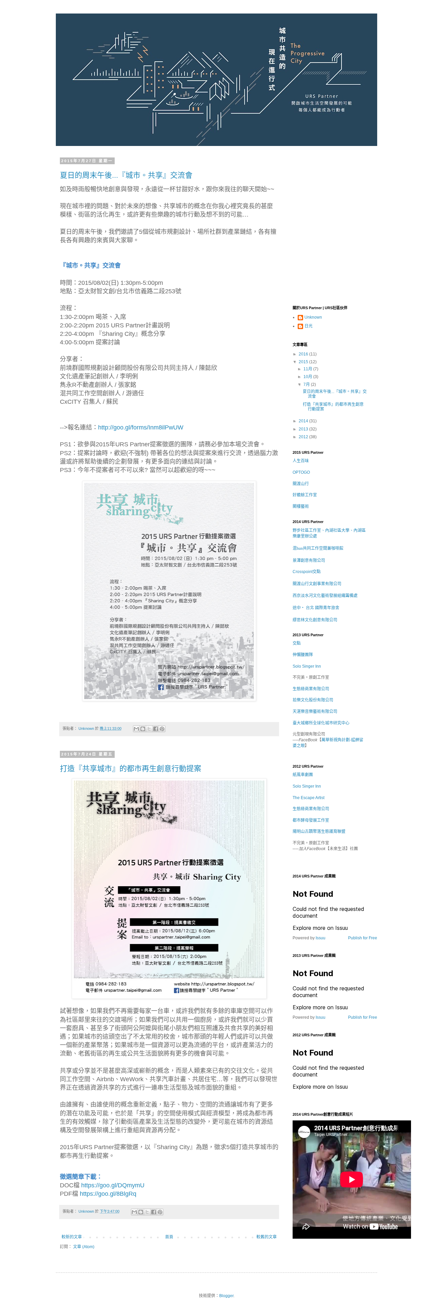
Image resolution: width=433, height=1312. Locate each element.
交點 (297, 643)
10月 (308, 376)
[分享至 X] (149, 728)
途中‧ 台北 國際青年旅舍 (316, 607)
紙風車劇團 (303, 774)
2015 (304, 362)
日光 (308, 326)
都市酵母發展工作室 (311, 820)
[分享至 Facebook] (155, 728)
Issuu (320, 938)
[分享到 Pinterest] (162, 728)
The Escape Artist (308, 797)
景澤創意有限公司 (309, 560)
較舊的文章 (266, 1237)
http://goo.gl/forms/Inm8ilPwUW (140, 427)
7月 (307, 384)
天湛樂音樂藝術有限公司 (315, 711)
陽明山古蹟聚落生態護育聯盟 (319, 831)
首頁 (169, 1237)
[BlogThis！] (142, 728)
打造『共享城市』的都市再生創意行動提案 (130, 768)
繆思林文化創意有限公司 (315, 619)
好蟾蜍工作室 (305, 495)
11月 (308, 369)
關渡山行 (301, 483)
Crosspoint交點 (307, 571)
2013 (304, 429)
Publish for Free (362, 938)
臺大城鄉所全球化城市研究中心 (321, 723)
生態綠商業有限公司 (311, 689)
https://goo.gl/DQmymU (112, 1185)
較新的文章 (72, 1237)
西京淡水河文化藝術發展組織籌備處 (325, 595)
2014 (304, 421)
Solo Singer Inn (307, 666)
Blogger (226, 1295)
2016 (304, 354)
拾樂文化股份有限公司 (313, 700)
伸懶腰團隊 (303, 654)
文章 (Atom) (83, 1246)
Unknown (313, 317)
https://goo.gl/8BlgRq (108, 1193)
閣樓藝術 (301, 506)
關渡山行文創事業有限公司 (317, 583)
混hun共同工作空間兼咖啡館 (318, 548)
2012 (304, 437)
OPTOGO (301, 472)
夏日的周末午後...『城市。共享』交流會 (126, 175)
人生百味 (301, 461)
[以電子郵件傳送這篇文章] (136, 728)
